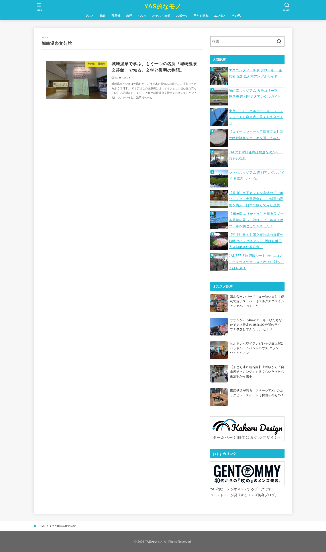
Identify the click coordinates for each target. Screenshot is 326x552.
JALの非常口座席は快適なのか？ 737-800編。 (256, 155)
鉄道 (103, 15)
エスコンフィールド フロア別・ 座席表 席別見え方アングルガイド (255, 73)
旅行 (129, 15)
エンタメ (220, 15)
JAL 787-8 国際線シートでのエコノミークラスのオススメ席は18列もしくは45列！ (256, 262)
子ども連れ (201, 15)
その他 (236, 15)
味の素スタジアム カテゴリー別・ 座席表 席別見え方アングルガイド (255, 94)
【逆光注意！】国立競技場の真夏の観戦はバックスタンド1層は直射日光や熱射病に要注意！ (256, 241)
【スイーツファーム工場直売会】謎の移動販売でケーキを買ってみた (256, 135)
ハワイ (142, 15)
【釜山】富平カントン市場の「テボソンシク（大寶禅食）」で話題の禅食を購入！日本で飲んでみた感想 (256, 199)
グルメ (89, 15)
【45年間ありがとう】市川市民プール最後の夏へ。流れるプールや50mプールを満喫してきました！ (256, 220)
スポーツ (182, 15)
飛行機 (116, 15)
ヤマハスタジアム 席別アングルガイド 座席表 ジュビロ (256, 176)
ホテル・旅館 (161, 15)
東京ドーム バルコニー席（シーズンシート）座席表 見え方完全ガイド (256, 117)
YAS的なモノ (162, 6)
